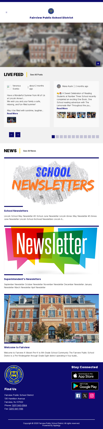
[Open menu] (6, 12)
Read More (12, 113)
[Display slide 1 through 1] (53, 136)
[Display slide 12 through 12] (97, 136)
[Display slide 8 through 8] (81, 136)
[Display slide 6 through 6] (73, 136)
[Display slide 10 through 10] (89, 136)
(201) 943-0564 (19, 405)
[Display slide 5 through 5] (69, 136)
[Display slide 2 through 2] (57, 136)
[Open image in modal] (11, 120)
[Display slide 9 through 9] (85, 136)
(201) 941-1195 (16, 409)
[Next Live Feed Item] (17, 134)
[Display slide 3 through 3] (61, 136)
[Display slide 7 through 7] (77, 136)
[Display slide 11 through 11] (93, 136)
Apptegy (56, 425)
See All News (29, 151)
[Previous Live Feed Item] (11, 134)
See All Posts (36, 74)
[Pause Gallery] (98, 63)
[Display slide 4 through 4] (65, 136)
